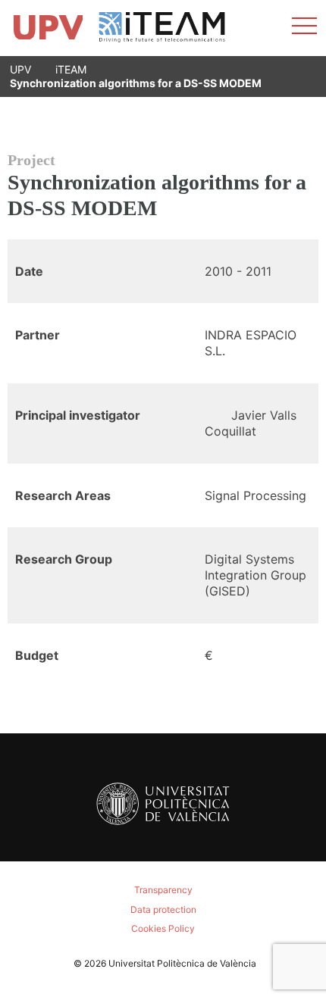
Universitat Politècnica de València (182, 963)
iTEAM (70, 69)
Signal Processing (255, 495)
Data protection (163, 909)
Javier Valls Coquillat (250, 423)
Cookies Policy (163, 928)
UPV (20, 69)
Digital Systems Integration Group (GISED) (255, 575)
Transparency (163, 889)
